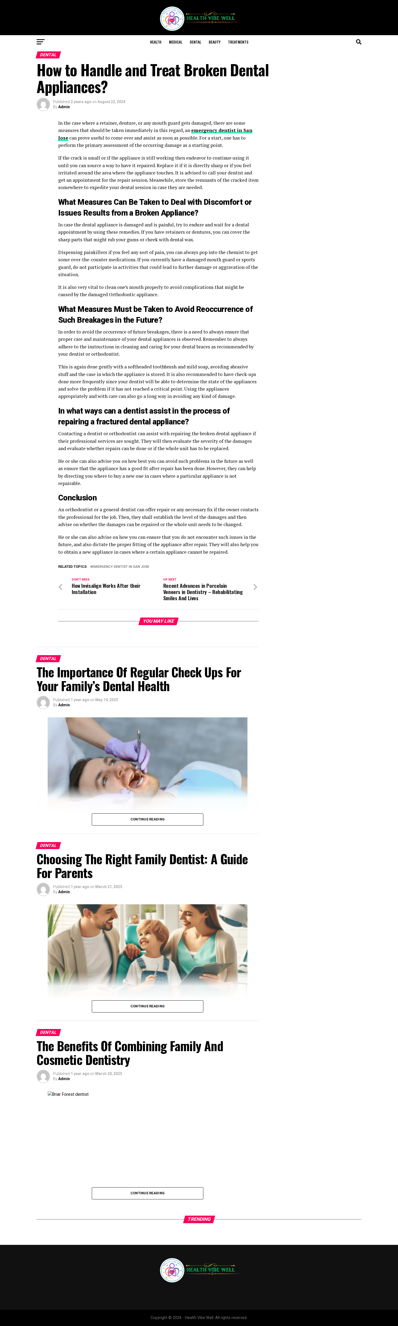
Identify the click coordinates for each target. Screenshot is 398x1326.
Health (155, 42)
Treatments (238, 42)
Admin (64, 107)
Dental (195, 42)
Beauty (214, 42)
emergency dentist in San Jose (120, 567)
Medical (175, 42)
